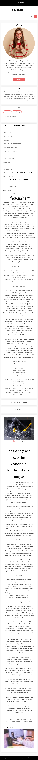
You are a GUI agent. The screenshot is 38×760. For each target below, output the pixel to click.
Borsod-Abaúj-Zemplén (27, 92)
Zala (27, 100)
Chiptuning (7, 155)
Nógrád (12, 98)
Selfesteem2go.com (10, 183)
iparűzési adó (8, 132)
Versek (6, 140)
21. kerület (29, 284)
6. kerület (22, 273)
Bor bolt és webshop (10, 151)
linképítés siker (19, 375)
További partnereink (10, 166)
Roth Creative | (24, 758)
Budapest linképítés (19, 372)
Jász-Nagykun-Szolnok (21, 96)
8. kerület (18, 275)
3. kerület (25, 270)
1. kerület (12, 270)
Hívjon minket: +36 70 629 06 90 (18, 2)
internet (7, 112)
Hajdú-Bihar (7, 96)
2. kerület (18, 270)
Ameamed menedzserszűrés (12, 144)
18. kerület (25, 282)
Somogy (20, 98)
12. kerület (22, 277)
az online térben (19, 65)
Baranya (14, 92)
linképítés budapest (19, 370)
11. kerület (16, 277)
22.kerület (15, 286)
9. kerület (24, 275)
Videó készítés (28, 125)
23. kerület (22, 286)
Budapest (8, 94)
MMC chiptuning (9, 190)
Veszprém (23, 100)
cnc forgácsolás (9, 129)
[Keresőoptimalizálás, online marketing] (19, 10)
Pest (16, 98)
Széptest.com (8, 136)
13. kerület (14, 279)
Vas (18, 100)
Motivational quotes (10, 186)
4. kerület (31, 270)
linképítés (19, 366)
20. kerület (22, 284)
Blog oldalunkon (25, 70)
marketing (17, 112)
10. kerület (31, 275)
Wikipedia (7, 162)
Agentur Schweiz (9, 169)
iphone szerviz (8, 176)
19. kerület (15, 284)
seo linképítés (19, 368)
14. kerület (21, 279)
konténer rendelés (10, 147)
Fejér (19, 94)
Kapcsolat (19, 79)
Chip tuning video (9, 158)
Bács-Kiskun (7, 92)
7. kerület (12, 275)
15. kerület (28, 279)
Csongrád (14, 94)
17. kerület (18, 282)
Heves (13, 96)
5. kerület (16, 273)
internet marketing (10, 116)
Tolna (15, 100)
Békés (19, 92)
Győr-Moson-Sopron (27, 94)
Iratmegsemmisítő (9, 194)
